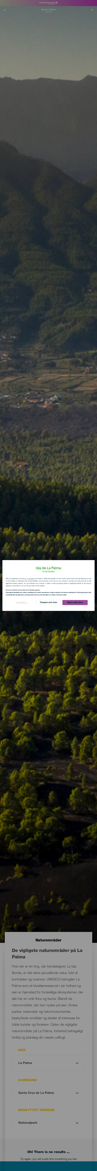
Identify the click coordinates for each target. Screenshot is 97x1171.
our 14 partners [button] (29, 578)
